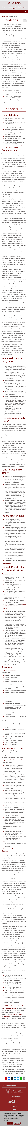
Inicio (2, 16)
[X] (12, 1078)
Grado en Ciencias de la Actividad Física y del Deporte (14, 7)
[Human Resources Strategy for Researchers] (14, 1110)
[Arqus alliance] (13, 1102)
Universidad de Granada (9, 1008)
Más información (6, 563)
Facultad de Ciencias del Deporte (14, 109)
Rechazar (17, 1123)
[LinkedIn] (15, 1078)
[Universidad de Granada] (14, 3)
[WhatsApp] (21, 1078)
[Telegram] (18, 1078)
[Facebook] (9, 1078)
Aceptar (10, 1123)
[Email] (24, 1078)
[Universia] (14, 1106)
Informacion (6, 16)
